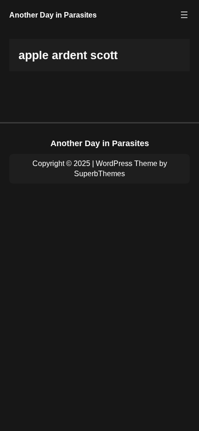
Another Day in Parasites (53, 15)
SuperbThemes (99, 174)
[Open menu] (184, 14)
